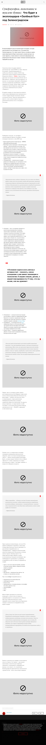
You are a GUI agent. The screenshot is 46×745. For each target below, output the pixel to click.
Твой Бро (23, 2)
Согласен (23, 733)
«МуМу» (16, 76)
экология (4, 708)
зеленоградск (10, 708)
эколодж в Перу (21, 321)
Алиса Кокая (9, 712)
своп (23, 322)
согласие (20, 724)
